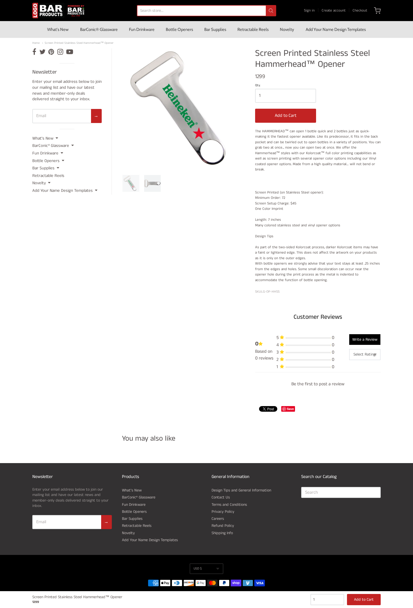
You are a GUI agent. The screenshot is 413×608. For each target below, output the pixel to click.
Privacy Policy (223, 511)
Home (36, 43)
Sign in (309, 10)
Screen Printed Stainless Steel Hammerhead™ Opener (79, 43)
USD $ (198, 568)
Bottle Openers (179, 29)
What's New (58, 29)
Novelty (287, 29)
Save (290, 409)
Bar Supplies (215, 29)
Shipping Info (222, 533)
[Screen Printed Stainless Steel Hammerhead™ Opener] (131, 183)
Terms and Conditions (229, 504)
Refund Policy (223, 526)
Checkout (360, 10)
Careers (218, 519)
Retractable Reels (253, 29)
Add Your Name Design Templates (336, 29)
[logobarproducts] (61, 10)
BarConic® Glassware (99, 29)
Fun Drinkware (142, 29)
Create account (334, 10)
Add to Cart (285, 115)
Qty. (257, 86)
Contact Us (221, 497)
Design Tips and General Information (241, 490)
